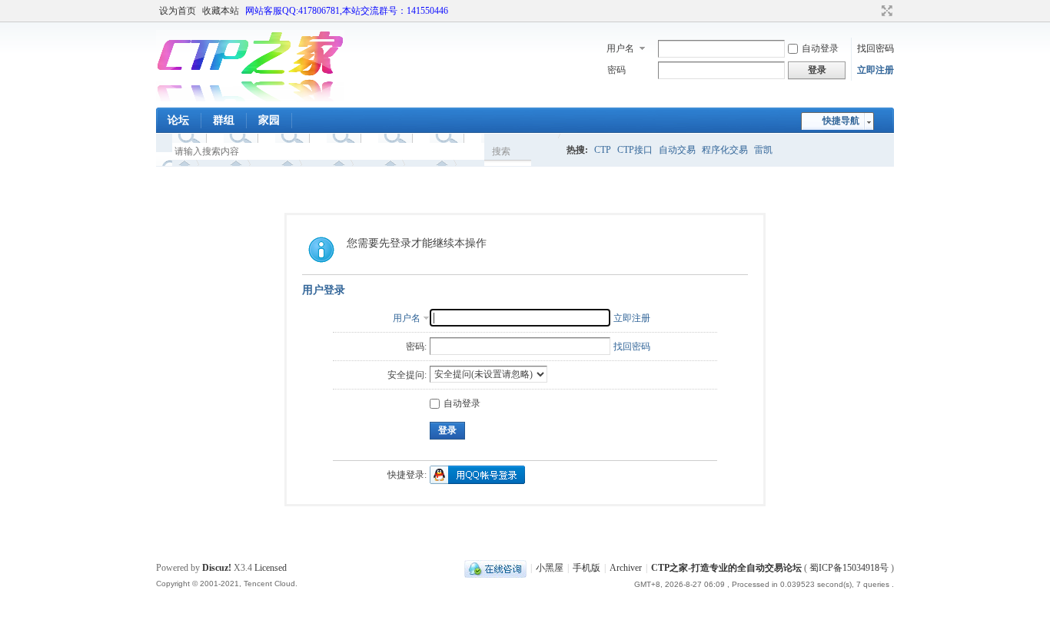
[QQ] (495, 567)
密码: (416, 346)
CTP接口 (635, 149)
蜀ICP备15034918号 (849, 567)
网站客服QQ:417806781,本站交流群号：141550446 (346, 10)
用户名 (620, 48)
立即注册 (875, 70)
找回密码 (875, 48)
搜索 (501, 151)
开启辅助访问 (872, 11)
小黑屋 (549, 567)
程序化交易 (725, 149)
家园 (269, 120)
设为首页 (177, 10)
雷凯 (763, 149)
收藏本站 (220, 10)
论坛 (178, 120)
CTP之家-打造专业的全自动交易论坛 (726, 567)
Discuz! (216, 567)
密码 (616, 70)
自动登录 (820, 48)
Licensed (270, 567)
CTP (602, 149)
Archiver (626, 567)
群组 (223, 120)
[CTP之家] (250, 98)
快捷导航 (840, 120)
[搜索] (545, 151)
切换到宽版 (885, 11)
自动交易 (677, 149)
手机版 (586, 567)
